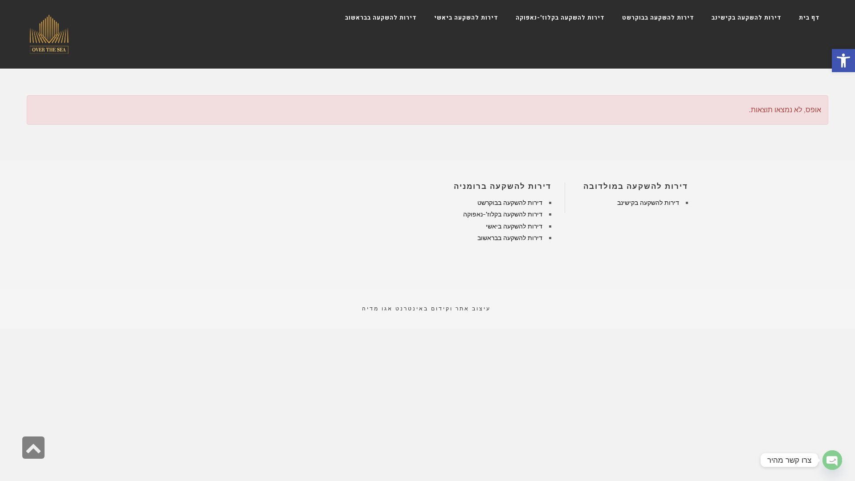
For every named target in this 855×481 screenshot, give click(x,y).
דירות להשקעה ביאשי (514, 226)
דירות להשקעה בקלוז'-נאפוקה (502, 214)
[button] (843, 60)
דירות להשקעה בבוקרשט (509, 203)
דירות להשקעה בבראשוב (509, 238)
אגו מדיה (377, 308)
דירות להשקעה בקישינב (648, 203)
